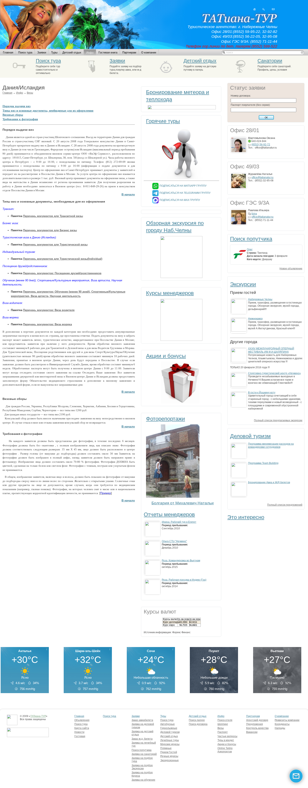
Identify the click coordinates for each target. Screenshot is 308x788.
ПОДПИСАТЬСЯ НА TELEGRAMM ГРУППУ (185, 192)
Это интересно (245, 517)
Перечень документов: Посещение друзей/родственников (62, 273)
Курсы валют (170, 619)
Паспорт (222, 732)
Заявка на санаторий (144, 754)
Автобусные (167, 724)
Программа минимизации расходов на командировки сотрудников (271, 445)
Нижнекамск (255, 318)
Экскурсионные (169, 760)
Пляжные (166, 748)
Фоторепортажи (165, 419)
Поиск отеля (224, 720)
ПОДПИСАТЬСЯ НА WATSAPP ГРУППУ (183, 185)
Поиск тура (25, 52)
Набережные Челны (260, 299)
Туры (54, 52)
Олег (249, 249)
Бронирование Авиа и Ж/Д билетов (269, 482)
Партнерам (129, 52)
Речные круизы (169, 756)
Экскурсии (243, 284)
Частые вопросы (227, 736)
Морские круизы (170, 744)
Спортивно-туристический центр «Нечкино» (274, 373)
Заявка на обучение (143, 779)
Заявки (41, 52)
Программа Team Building (263, 463)
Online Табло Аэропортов (225, 750)
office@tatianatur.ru (262, 177)
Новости (79, 732)
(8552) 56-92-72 (260, 144)
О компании (148, 52)
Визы (30, 92)
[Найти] (263, 9)
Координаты (282, 724)
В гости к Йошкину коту (261, 392)
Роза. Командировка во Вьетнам (181, 560)
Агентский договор (257, 720)
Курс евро (169, 625)
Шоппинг (222, 724)
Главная (8, 52)
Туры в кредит (225, 740)
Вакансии (252, 732)
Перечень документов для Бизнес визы (50, 230)
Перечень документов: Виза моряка (47, 324)
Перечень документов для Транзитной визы (53, 216)
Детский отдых (71, 52)
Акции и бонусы (166, 356)
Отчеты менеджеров (169, 514)
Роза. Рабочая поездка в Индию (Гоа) (184, 579)
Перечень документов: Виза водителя (49, 310)
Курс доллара (171, 622)
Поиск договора (198, 724)
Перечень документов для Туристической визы (55, 244)
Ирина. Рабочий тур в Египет (179, 522)
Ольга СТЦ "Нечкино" (174, 541)
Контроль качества (257, 728)
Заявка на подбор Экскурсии (142, 767)
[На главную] (254, 9)
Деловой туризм (250, 436)
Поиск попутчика (251, 239)
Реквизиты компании (287, 720)
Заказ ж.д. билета (142, 738)
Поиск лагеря (197, 720)
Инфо (89, 52)
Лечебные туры (169, 740)
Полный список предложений (284, 504)
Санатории (270, 60)
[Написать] (273, 9)
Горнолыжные (168, 728)
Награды (280, 728)
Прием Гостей (168, 752)
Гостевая (79, 736)
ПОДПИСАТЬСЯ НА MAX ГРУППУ (179, 200)
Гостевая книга (107, 52)
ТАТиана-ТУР (38, 716)
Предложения (254, 724)
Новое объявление (291, 268)
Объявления (81, 720)
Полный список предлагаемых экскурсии (278, 420)
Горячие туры (163, 121)
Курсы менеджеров (170, 293)
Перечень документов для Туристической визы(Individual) (62, 258)
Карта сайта (81, 728)
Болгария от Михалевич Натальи (182, 503)
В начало (128, 194)
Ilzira (254, 213)
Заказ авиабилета (142, 720)
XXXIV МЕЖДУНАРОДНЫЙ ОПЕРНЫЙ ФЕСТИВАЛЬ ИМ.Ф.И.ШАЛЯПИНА (271, 350)
